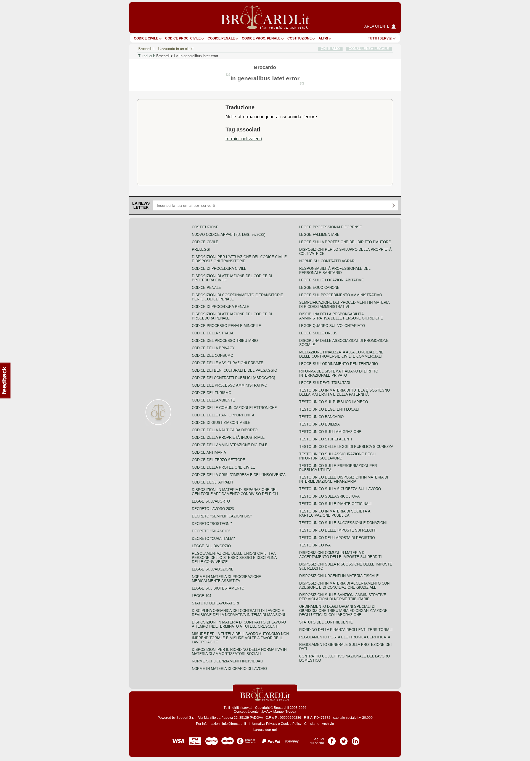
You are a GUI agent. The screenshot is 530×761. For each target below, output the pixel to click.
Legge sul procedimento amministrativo (340, 295)
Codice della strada (213, 333)
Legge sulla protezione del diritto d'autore (345, 242)
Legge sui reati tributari (324, 383)
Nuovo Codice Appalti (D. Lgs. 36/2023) (228, 234)
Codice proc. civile (183, 38)
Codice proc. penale (261, 38)
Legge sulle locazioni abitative (331, 280)
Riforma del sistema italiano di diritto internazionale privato (338, 373)
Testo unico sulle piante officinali (335, 504)
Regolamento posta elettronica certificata (344, 637)
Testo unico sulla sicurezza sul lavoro (340, 489)
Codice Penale (221, 38)
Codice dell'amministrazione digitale (229, 445)
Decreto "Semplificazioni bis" (222, 516)
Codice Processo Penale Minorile (226, 326)
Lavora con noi (265, 730)
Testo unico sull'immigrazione (330, 432)
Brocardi (162, 56)
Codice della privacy (213, 348)
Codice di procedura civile (219, 268)
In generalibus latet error (198, 56)
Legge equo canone (319, 288)
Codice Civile (146, 38)
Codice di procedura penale (220, 307)
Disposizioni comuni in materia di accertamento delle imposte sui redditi (340, 555)
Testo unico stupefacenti (325, 439)
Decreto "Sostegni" (212, 524)
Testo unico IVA (315, 545)
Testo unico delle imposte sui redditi (338, 530)
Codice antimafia (209, 452)
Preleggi (201, 249)
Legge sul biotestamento (218, 588)
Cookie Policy (291, 724)
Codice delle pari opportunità (223, 415)
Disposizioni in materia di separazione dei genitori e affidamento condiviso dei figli (235, 492)
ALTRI (323, 38)
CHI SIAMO (330, 49)
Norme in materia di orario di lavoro (229, 669)
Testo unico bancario (321, 417)
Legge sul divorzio (211, 546)
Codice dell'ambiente (213, 400)
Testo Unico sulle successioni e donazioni (343, 523)
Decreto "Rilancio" (211, 531)
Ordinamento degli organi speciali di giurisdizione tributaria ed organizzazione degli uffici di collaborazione (343, 610)
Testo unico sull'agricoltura (329, 496)
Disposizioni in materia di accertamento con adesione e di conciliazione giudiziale (344, 585)
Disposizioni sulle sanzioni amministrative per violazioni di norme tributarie (342, 597)
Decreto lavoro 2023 (213, 509)
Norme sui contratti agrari (327, 261)
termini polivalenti (244, 138)
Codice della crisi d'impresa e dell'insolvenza (239, 475)
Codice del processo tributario (225, 341)
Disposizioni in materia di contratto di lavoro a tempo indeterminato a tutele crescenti (239, 624)
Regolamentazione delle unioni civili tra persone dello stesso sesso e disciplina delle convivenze (234, 557)
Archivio (328, 724)
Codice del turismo (211, 393)
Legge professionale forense (330, 227)
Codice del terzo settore (218, 460)
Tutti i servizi (380, 38)
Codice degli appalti (212, 482)
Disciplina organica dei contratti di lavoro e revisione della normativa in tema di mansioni (238, 613)
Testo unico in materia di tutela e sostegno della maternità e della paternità (344, 392)
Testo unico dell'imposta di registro (337, 538)
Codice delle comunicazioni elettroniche (234, 408)
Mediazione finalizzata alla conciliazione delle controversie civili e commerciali (341, 354)
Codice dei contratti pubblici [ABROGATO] (233, 378)
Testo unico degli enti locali (329, 409)
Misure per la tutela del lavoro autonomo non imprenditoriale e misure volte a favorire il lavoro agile (240, 638)
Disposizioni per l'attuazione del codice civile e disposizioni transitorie (239, 259)
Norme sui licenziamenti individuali (227, 661)
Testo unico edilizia (319, 424)
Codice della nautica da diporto (225, 430)
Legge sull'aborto (211, 501)
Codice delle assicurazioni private (227, 363)
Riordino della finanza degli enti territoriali (346, 630)
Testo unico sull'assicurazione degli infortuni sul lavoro (337, 456)
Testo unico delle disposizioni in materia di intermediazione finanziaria (343, 479)
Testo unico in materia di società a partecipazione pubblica (334, 513)
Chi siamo (311, 724)
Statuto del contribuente (326, 622)
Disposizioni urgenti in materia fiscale (339, 576)
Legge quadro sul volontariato (332, 326)
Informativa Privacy (263, 724)
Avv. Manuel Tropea (281, 712)
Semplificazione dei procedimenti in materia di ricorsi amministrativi (344, 304)
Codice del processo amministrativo (229, 385)
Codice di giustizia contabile (221, 423)
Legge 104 (201, 596)
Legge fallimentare (319, 234)
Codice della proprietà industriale (228, 437)
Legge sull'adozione (213, 569)
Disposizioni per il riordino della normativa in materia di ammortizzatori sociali (239, 652)
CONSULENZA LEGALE (369, 49)
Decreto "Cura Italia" (213, 539)
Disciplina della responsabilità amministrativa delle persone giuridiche (341, 316)
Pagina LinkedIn (355, 739)
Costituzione (299, 38)
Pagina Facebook (332, 739)
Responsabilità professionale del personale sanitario (334, 270)
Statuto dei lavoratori (215, 603)
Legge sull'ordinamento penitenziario (338, 364)
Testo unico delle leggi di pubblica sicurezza (346, 447)
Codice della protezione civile (223, 467)
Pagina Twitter (344, 739)
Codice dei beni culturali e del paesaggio (234, 370)
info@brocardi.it (234, 724)
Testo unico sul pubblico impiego (333, 402)
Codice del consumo (212, 355)
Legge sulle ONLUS (318, 333)
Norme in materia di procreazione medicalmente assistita (226, 579)
